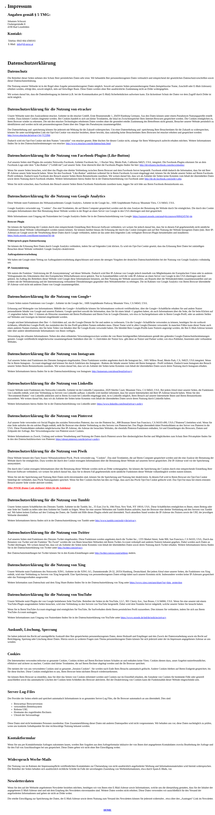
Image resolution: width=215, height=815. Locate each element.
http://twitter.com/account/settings (111, 553)
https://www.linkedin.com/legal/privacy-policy (120, 403)
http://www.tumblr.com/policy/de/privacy (115, 520)
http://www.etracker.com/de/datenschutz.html (88, 143)
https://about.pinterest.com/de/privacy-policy (78, 439)
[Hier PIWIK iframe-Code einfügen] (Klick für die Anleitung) (39, 488)
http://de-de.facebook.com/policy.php (163, 178)
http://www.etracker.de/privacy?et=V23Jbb (29, 135)
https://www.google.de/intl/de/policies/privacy (143, 617)
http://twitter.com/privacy (70, 547)
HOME (107, 810)
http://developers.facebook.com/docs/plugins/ (162, 165)
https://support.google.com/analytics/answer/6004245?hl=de (162, 216)
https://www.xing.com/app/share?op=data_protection (156, 582)
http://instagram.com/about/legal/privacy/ (112, 371)
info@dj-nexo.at (25, 44)
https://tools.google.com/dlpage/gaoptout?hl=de (31, 235)
